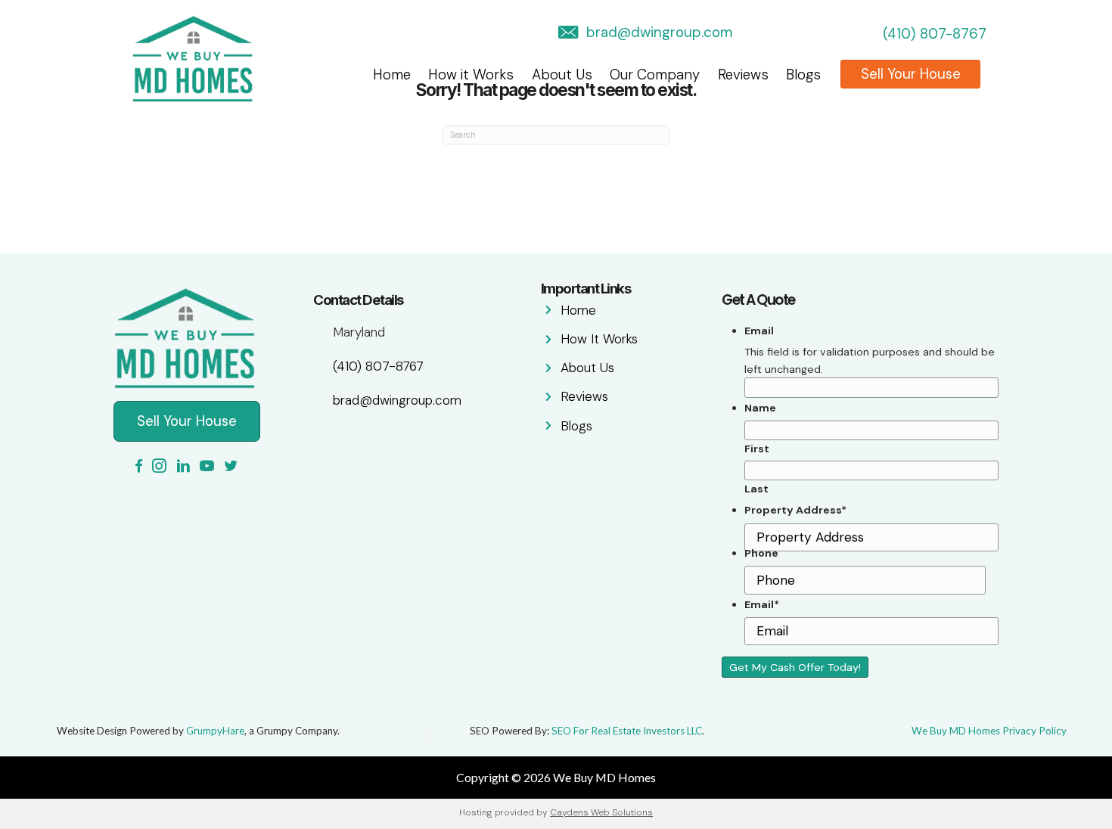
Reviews (743, 74)
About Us (562, 74)
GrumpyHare (215, 731)
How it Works (471, 74)
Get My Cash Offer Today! (795, 667)
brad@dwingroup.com (659, 32)
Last (756, 488)
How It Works (599, 339)
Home (392, 74)
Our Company (655, 74)
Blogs (803, 74)
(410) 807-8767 (934, 33)
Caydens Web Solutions (601, 812)
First (756, 448)
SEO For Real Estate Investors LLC (626, 731)
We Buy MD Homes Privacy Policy (989, 731)
